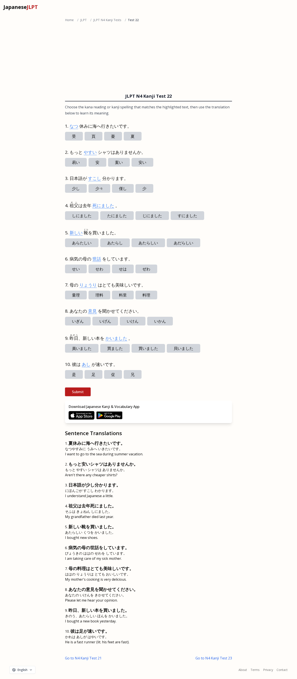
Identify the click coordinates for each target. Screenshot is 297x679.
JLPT (83, 20)
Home (69, 20)
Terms (255, 670)
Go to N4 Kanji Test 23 (213, 658)
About (243, 670)
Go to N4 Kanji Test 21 (83, 658)
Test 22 (133, 20)
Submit (78, 391)
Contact (282, 670)
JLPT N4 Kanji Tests (107, 20)
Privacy (268, 670)
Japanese (20, 6)
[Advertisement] (148, 58)
